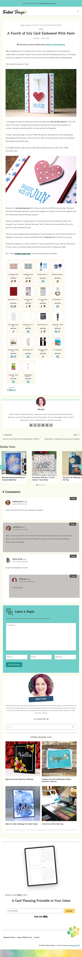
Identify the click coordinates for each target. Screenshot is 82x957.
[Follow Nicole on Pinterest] (47, 425)
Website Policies (9, 937)
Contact (37, 937)
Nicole (37, 38)
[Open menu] (78, 11)
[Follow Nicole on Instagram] (39, 425)
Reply (73, 499)
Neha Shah (17, 559)
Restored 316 (75, 945)
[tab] (37, 484)
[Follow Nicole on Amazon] (51, 425)
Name (10, 657)
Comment (11, 625)
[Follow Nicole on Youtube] (43, 425)
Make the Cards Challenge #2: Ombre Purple (21, 824)
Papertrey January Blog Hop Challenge (19, 779)
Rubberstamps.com (48, 3)
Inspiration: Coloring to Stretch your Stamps (62, 437)
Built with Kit (41, 916)
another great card (22, 253)
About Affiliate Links (24, 937)
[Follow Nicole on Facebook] (31, 425)
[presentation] (14, 463)
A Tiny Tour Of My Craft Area (52, 824)
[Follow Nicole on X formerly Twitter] (35, 425)
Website (58, 657)
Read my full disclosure (55, 45)
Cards (41, 29)
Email (34, 657)
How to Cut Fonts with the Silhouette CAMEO (20, 437)
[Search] (73, 727)
